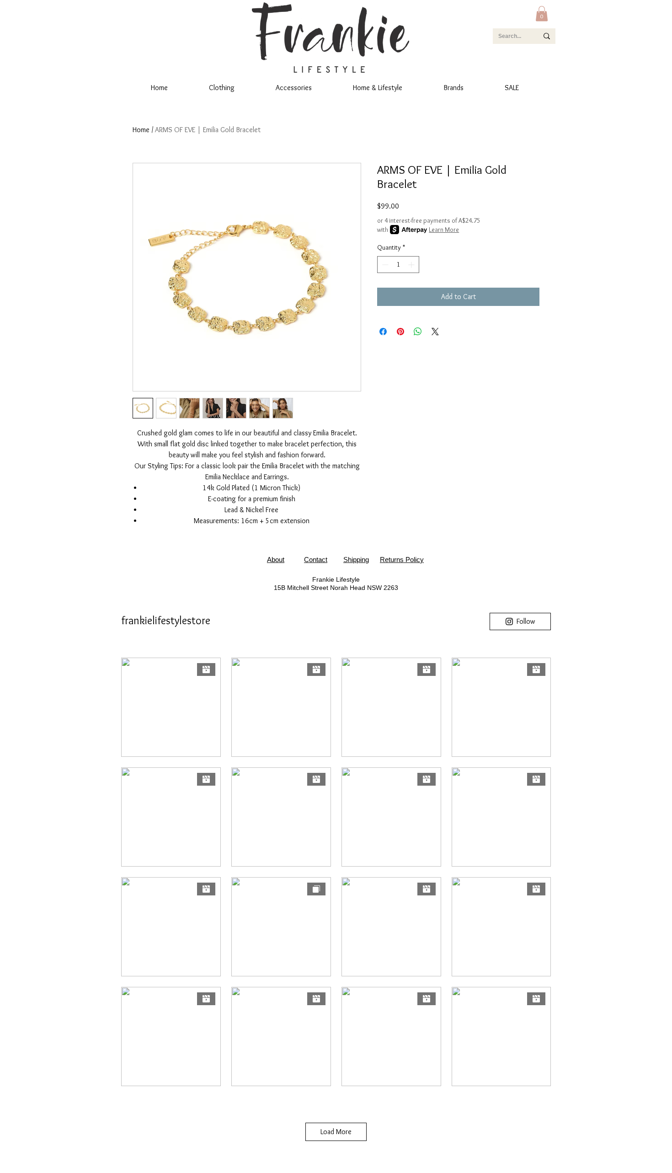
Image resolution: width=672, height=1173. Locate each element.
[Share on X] (435, 331)
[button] (541, 13)
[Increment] (412, 265)
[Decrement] (384, 265)
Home (141, 129)
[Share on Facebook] (383, 331)
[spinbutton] (398, 265)
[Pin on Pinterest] (400, 331)
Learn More (444, 229)
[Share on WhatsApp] (417, 331)
